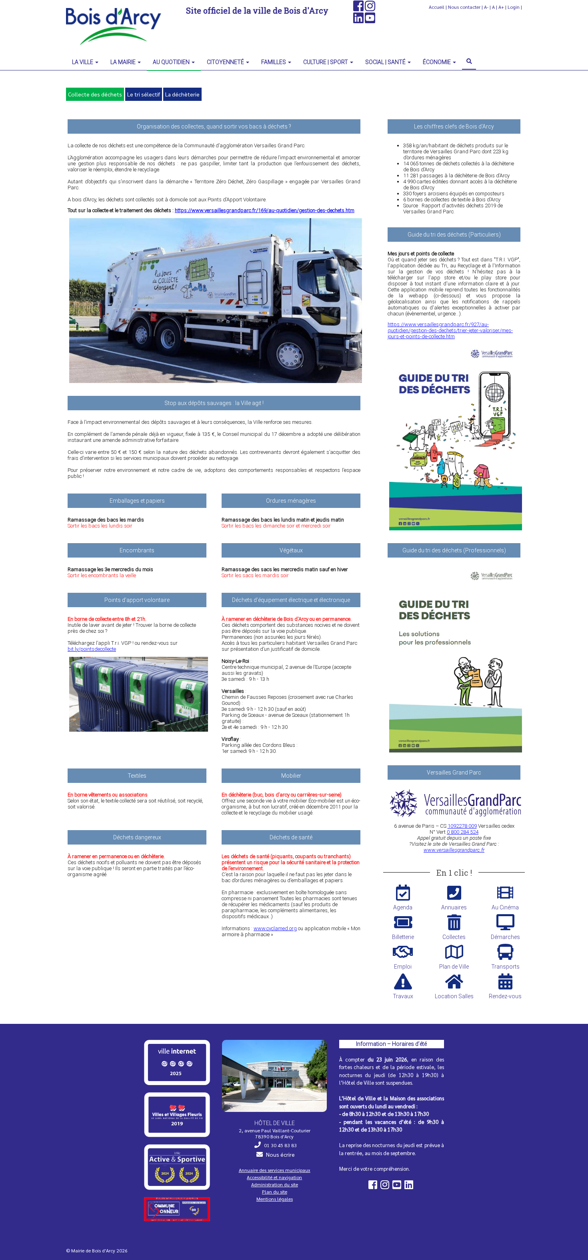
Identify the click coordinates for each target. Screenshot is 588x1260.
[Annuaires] (454, 893)
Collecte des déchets (95, 94)
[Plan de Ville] (454, 952)
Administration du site (274, 1184)
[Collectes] (454, 922)
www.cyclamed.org (275, 928)
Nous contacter (464, 7)
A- (486, 7)
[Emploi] (402, 952)
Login (514, 7)
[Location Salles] (454, 981)
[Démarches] (505, 922)
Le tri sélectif (143, 94)
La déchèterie (182, 94)
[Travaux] (402, 981)
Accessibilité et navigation (274, 1177)
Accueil (436, 7)
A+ (501, 7)
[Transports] (505, 952)
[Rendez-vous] (505, 981)
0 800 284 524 (462, 832)
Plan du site (274, 1191)
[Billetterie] (402, 922)
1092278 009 (462, 826)
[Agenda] (402, 893)
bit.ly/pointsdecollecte (92, 649)
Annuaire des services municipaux (274, 1170)
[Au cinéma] (505, 893)
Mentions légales (274, 1199)
